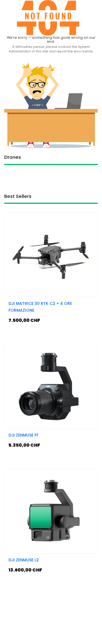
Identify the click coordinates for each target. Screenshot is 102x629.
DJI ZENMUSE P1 (23, 435)
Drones (12, 158)
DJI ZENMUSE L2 (23, 560)
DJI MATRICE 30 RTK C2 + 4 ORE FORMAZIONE (40, 307)
